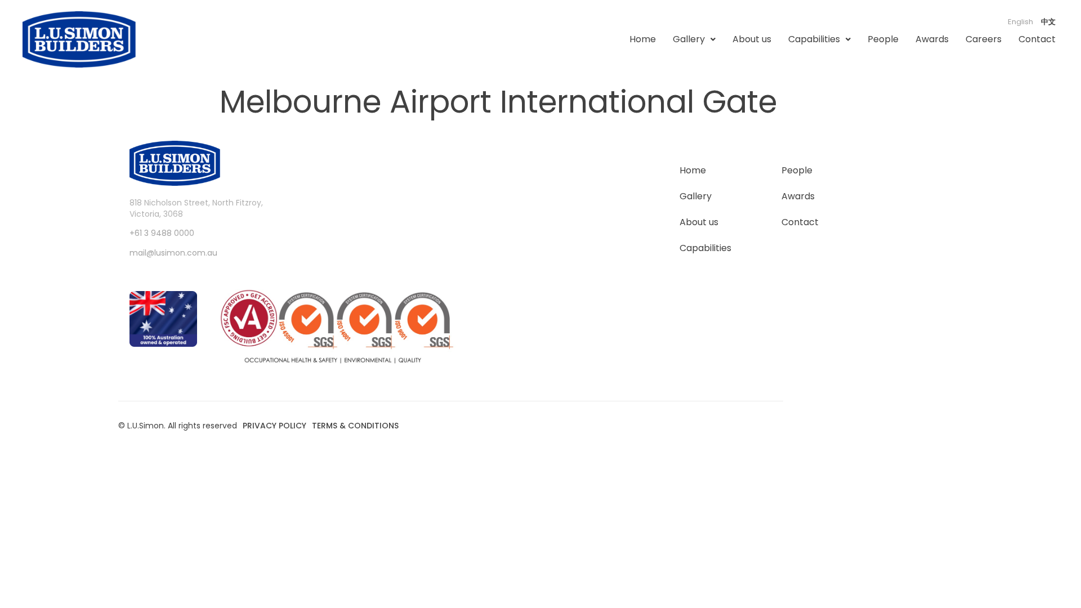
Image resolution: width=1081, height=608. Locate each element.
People (883, 39)
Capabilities (814, 39)
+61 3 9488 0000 (161, 233)
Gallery (689, 39)
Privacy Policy (274, 425)
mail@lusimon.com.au (173, 252)
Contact (1037, 39)
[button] (694, 39)
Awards (932, 39)
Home (642, 39)
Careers (984, 39)
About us (751, 39)
